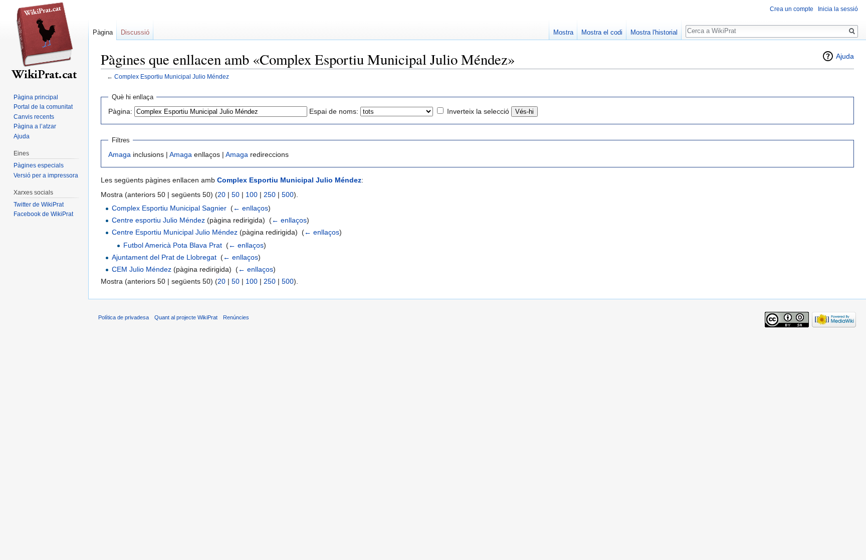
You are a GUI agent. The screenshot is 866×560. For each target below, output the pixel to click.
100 (252, 195)
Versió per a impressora (46, 175)
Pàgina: (120, 111)
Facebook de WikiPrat (43, 214)
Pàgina (103, 32)
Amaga (119, 154)
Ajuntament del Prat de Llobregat (164, 257)
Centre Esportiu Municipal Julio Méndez (175, 232)
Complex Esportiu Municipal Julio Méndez (171, 76)
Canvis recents (34, 116)
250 (270, 195)
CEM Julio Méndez (141, 269)
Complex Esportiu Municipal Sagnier (169, 208)
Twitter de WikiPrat (39, 204)
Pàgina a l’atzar (35, 126)
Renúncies (236, 317)
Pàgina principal (36, 97)
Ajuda (845, 56)
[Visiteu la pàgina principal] (44, 40)
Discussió (135, 32)
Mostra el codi (601, 32)
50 (236, 195)
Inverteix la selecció (478, 111)
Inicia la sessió (838, 9)
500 (288, 195)
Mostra (563, 32)
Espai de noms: (333, 111)
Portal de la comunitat (43, 106)
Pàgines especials (39, 165)
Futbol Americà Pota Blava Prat (172, 245)
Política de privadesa (123, 317)
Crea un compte (791, 9)
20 (222, 195)
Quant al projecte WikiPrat (186, 317)
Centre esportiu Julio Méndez (158, 220)
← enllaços (250, 208)
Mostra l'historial (654, 32)
